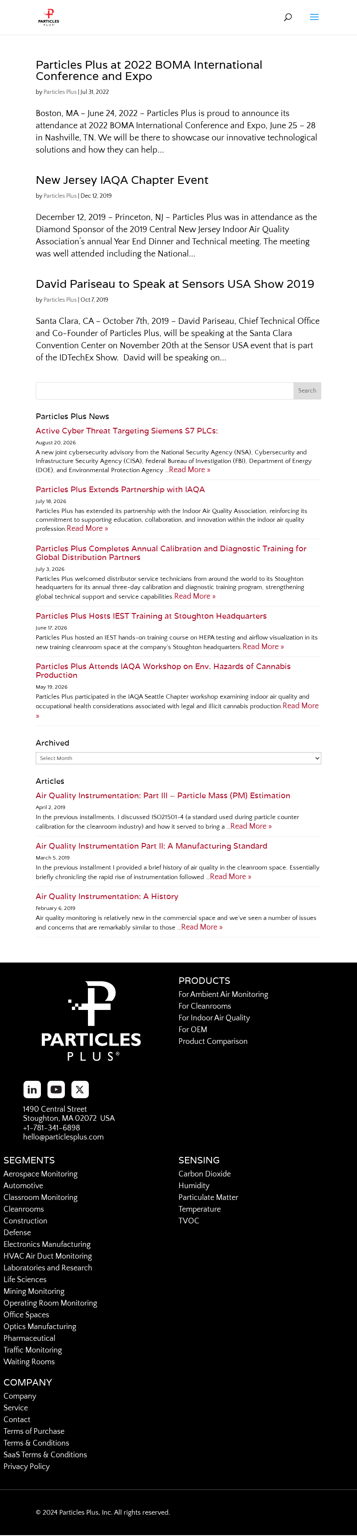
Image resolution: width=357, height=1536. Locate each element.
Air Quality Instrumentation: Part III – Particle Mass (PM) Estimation (163, 795)
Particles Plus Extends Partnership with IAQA (120, 489)
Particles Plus (60, 92)
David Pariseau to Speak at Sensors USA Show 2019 (175, 284)
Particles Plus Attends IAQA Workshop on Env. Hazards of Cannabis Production (163, 670)
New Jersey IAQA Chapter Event (122, 180)
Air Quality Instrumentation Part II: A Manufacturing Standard (151, 846)
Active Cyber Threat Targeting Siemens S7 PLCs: (127, 431)
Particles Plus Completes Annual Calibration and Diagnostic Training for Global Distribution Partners (171, 552)
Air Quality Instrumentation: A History (107, 896)
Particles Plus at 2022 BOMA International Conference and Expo (149, 70)
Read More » (190, 470)
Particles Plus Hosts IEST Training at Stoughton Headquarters (151, 616)
